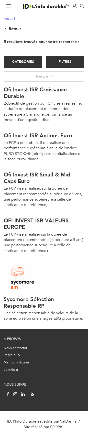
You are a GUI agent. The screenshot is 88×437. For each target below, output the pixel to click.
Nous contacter (15, 348)
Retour (14, 28)
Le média (11, 369)
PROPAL (57, 426)
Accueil (9, 18)
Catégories (23, 61)
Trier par (41, 76)
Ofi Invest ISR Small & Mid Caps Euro (37, 178)
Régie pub (12, 355)
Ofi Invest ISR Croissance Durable (35, 92)
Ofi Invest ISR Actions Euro (38, 135)
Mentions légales (17, 362)
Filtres (65, 61)
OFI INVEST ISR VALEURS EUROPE (36, 223)
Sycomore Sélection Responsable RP (29, 302)
